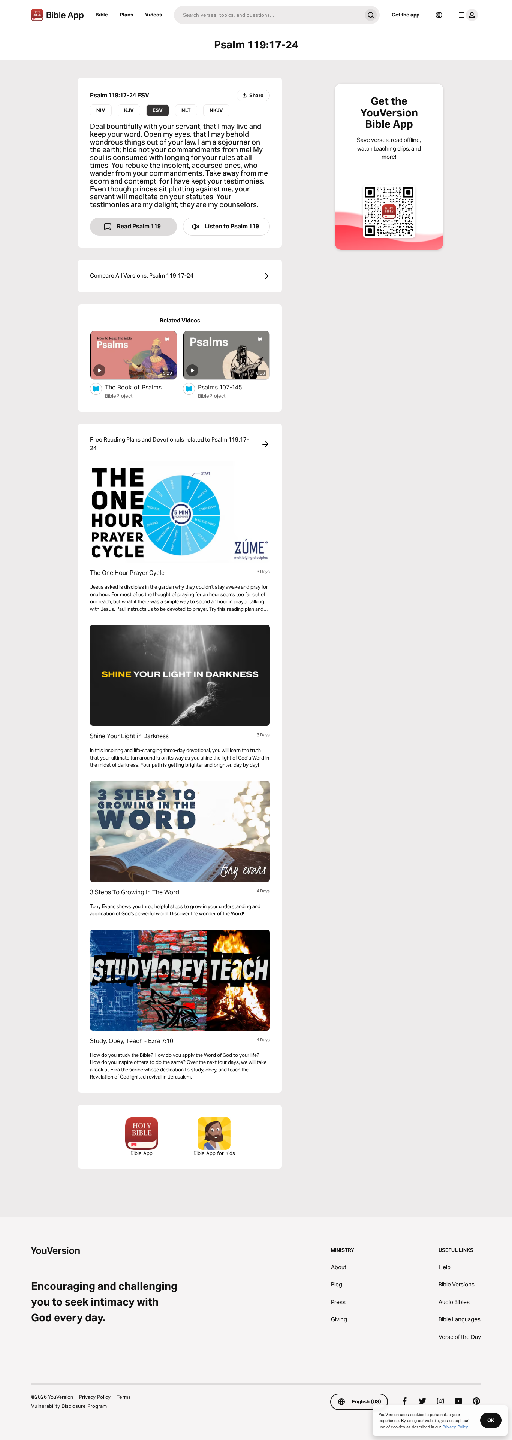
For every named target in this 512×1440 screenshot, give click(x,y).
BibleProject (119, 396)
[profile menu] (466, 14)
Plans (126, 15)
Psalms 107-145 (228, 387)
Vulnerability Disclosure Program (69, 1406)
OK (490, 1420)
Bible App (141, 1153)
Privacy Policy (95, 1397)
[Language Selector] (438, 14)
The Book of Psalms (141, 387)
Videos (153, 15)
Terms (124, 1397)
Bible (102, 15)
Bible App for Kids (214, 1153)
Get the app (405, 15)
